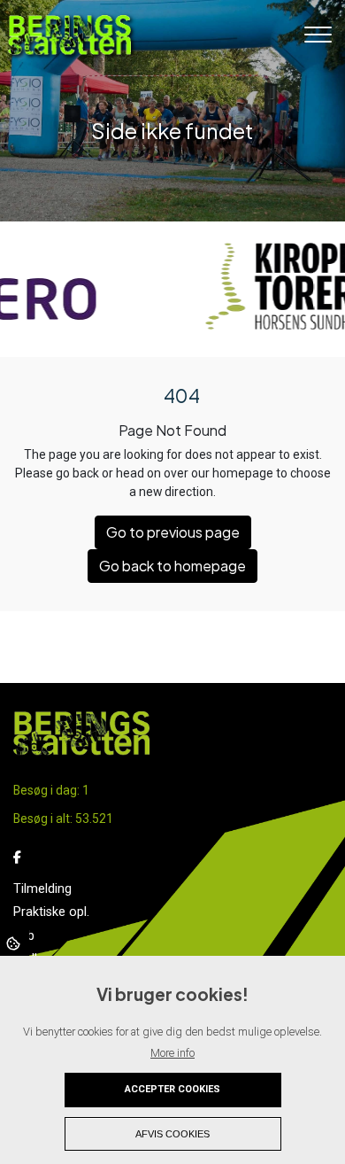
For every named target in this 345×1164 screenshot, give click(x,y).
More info (172, 1052)
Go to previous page (173, 532)
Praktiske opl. (51, 912)
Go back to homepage (172, 565)
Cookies (14, 942)
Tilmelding (42, 889)
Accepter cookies (172, 1089)
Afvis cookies (172, 1134)
